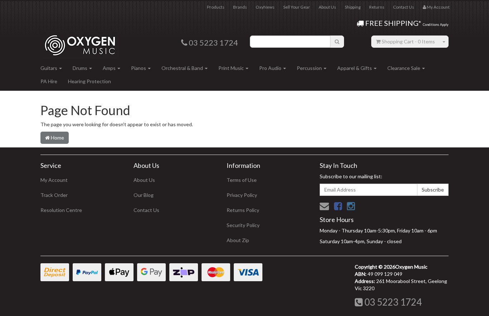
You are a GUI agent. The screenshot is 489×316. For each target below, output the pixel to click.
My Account (54, 180)
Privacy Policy (242, 195)
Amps (110, 68)
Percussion (310, 68)
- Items (408, 41)
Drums (80, 68)
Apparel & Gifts (355, 68)
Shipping (352, 7)
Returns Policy (243, 210)
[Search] (337, 42)
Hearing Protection (89, 81)
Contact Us (403, 7)
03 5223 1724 (392, 302)
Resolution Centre (61, 210)
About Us (327, 7)
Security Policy (243, 225)
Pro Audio (270, 68)
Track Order (54, 195)
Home (57, 138)
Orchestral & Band (182, 68)
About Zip (238, 240)
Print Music (231, 68)
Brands (240, 7)
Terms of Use (242, 180)
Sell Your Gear (296, 7)
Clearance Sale (404, 68)
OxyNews (265, 7)
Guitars (49, 68)
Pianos (139, 68)
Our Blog (144, 195)
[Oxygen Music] (79, 42)
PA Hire (48, 81)
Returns (376, 7)
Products (215, 7)
